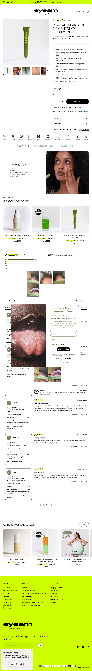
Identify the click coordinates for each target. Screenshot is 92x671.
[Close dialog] (79, 306)
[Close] (31, 650)
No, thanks (64, 362)
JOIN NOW (63, 349)
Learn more (9, 659)
